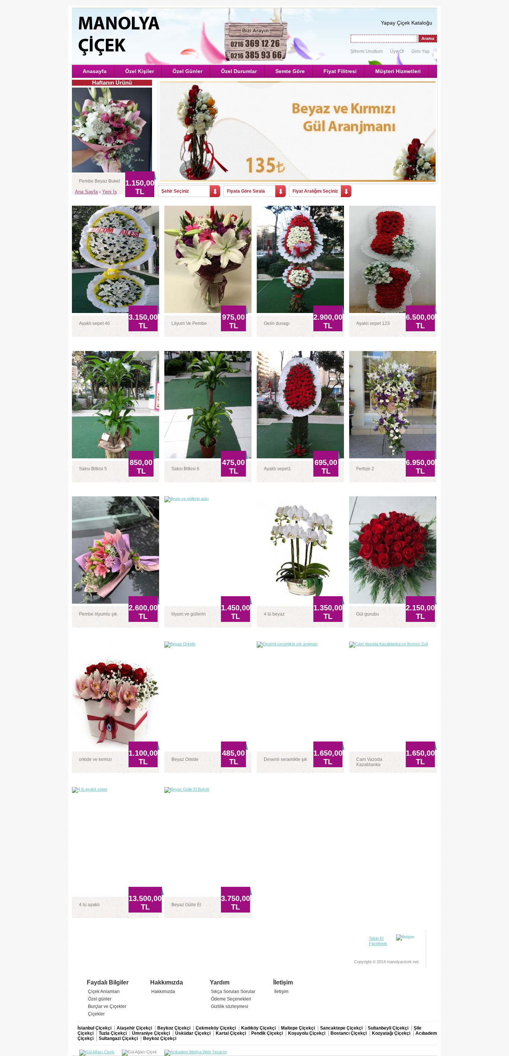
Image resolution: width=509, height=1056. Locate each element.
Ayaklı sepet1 (277, 468)
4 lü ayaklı (89, 904)
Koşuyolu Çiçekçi (307, 1033)
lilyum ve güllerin (188, 614)
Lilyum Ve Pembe (189, 323)
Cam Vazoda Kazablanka (369, 762)
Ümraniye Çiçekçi (151, 1033)
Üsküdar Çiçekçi (193, 1033)
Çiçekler (96, 1014)
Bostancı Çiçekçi (349, 1033)
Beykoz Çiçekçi (174, 1028)
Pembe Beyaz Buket (99, 181)
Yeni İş (109, 192)
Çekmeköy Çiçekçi (216, 1028)
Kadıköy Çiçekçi (259, 1028)
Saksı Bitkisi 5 (93, 468)
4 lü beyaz (274, 614)
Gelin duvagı (277, 323)
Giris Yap (420, 51)
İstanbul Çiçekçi (95, 1028)
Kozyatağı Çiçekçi (391, 1033)
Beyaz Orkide (185, 759)
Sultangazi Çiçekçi (119, 1038)
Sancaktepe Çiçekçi (342, 1028)
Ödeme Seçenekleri (231, 999)
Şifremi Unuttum (366, 51)
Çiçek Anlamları (104, 991)
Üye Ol (397, 51)
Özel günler (99, 999)
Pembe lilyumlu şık (98, 614)
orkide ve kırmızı (95, 759)
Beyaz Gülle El (186, 904)
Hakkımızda (163, 991)
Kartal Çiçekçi (231, 1033)
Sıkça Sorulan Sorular (233, 991)
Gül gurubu (367, 614)
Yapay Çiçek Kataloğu (406, 23)
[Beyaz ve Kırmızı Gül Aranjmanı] (298, 131)
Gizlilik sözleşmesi (229, 1006)
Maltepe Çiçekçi (298, 1028)
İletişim (281, 991)
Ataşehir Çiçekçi (135, 1028)
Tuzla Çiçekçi (113, 1033)
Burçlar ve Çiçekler (107, 1006)
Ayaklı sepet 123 (373, 323)
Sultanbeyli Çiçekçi (389, 1028)
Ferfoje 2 (365, 468)
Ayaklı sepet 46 (94, 323)
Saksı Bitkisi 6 (185, 468)
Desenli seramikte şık (285, 759)
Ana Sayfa (86, 192)
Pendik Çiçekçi (267, 1033)
